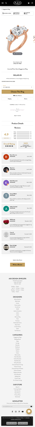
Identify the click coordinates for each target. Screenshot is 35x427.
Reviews (17, 127)
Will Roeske (12, 219)
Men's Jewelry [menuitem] (17, 355)
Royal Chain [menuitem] (17, 324)
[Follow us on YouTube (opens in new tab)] (22, 411)
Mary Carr (12, 168)
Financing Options (17, 389)
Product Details (17, 123)
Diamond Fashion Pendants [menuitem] (17, 368)
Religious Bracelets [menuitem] (17, 372)
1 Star (15, 138)
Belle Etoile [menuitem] (17, 301)
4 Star (15, 133)
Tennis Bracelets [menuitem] (17, 374)
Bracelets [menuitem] (17, 345)
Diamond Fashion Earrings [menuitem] (17, 364)
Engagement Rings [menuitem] (17, 337)
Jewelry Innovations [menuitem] (17, 311)
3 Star (15, 135)
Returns (25, 99)
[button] (6, 3)
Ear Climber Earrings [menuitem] (17, 380)
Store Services (17, 391)
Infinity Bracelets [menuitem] (17, 362)
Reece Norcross (13, 155)
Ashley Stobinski (13, 207)
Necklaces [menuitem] (17, 347)
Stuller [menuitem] (17, 328)
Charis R (12, 232)
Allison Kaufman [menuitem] (17, 299)
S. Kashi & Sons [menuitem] (17, 326)
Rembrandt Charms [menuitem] (18, 323)
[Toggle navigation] (2, 3)
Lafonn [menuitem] (17, 313)
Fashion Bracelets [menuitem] (17, 359)
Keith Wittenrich (13, 181)
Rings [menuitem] (17, 341)
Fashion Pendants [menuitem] (17, 370)
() (30, 132)
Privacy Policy (18, 395)
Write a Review (17, 264)
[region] (17, 40)
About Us (17, 387)
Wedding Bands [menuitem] (17, 339)
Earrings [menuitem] (17, 343)
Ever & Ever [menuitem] (17, 307)
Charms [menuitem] (17, 351)
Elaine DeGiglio (13, 245)
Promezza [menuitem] (17, 321)
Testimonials (17, 397)
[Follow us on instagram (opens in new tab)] (15, 411)
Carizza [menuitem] (17, 303)
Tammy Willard (13, 194)
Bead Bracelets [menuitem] (17, 361)
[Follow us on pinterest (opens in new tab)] (19, 411)
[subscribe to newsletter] (31, 406)
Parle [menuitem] (17, 319)
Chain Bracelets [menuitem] (17, 357)
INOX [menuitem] (17, 309)
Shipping (9, 99)
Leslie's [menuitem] (17, 315)
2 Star (15, 137)
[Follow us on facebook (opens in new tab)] (12, 411)
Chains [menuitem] (17, 353)
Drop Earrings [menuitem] (17, 378)
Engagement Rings (6, 9)
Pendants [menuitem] (17, 349)
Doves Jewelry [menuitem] (18, 305)
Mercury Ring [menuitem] (17, 317)
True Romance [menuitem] (17, 330)
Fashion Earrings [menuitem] (17, 366)
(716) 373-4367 (17, 63)
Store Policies (17, 393)
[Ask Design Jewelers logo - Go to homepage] (17, 3)
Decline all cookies (11, 423)
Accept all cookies (22, 423)
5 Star (15, 132)
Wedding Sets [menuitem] (17, 376)
